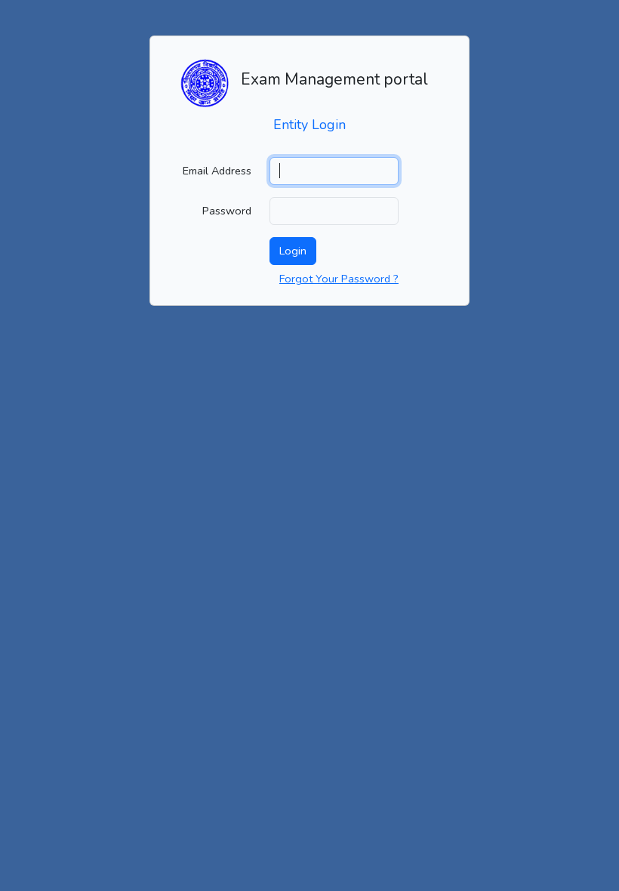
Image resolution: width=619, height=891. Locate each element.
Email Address (217, 170)
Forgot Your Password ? (339, 278)
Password (226, 210)
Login (292, 250)
